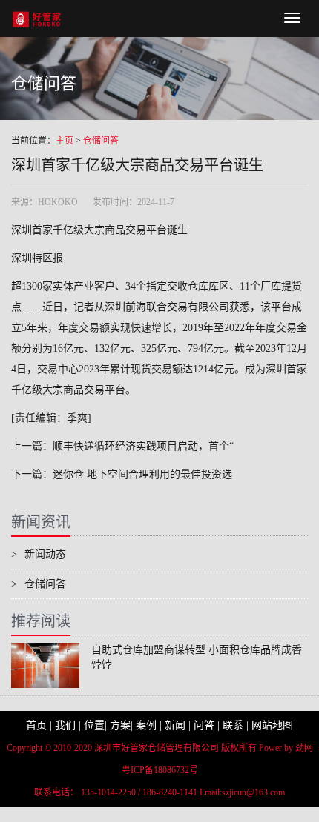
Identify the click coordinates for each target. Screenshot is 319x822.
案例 (146, 725)
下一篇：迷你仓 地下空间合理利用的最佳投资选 (121, 474)
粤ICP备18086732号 (160, 770)
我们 (65, 725)
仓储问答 (101, 141)
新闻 (175, 725)
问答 (204, 725)
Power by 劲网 (286, 748)
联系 (233, 725)
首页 (36, 725)
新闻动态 (38, 554)
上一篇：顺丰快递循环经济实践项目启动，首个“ (122, 446)
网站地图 (272, 725)
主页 (64, 141)
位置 (94, 725)
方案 (120, 725)
